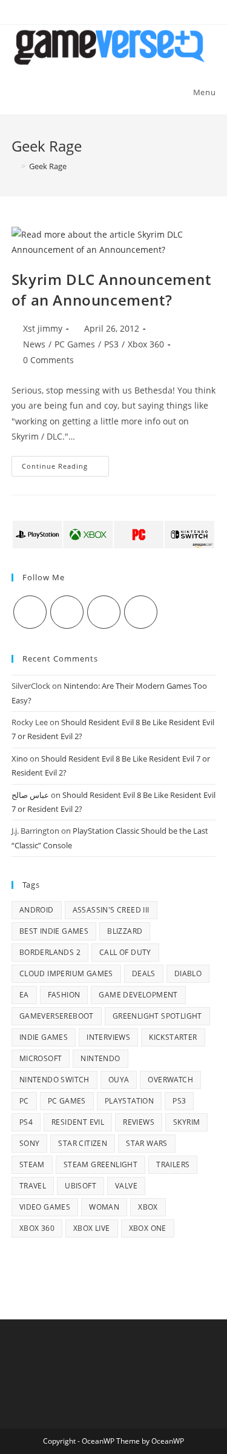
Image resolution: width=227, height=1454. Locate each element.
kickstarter (173, 1037)
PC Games (74, 344)
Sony (29, 1143)
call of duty (125, 952)
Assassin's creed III (111, 910)
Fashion (64, 995)
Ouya (119, 1079)
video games (44, 1207)
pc (24, 1101)
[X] (30, 612)
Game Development (138, 995)
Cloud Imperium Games (66, 973)
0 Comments (48, 360)
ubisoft (80, 1186)
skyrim (186, 1122)
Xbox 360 (146, 344)
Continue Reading (65, 468)
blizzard (124, 931)
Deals (144, 973)
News (34, 344)
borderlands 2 (50, 952)
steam (32, 1164)
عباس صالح (30, 794)
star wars (147, 1143)
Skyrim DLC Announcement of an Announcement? (111, 289)
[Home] (15, 166)
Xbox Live (91, 1228)
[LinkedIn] (140, 612)
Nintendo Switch (54, 1079)
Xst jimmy (42, 328)
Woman (104, 1207)
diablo (188, 973)
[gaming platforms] (113, 533)
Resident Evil (77, 1122)
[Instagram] (103, 612)
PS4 (26, 1122)
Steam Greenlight (100, 1164)
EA (24, 995)
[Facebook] (67, 612)
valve (126, 1186)
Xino (20, 758)
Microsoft (40, 1058)
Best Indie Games (53, 931)
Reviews (138, 1122)
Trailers (172, 1164)
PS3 (111, 344)
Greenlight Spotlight (157, 1016)
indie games (43, 1037)
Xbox (148, 1207)
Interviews (108, 1037)
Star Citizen (82, 1143)
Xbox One (147, 1228)
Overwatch (170, 1079)
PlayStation (129, 1101)
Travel (32, 1186)
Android (36, 910)
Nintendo (100, 1058)
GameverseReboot (56, 1016)
